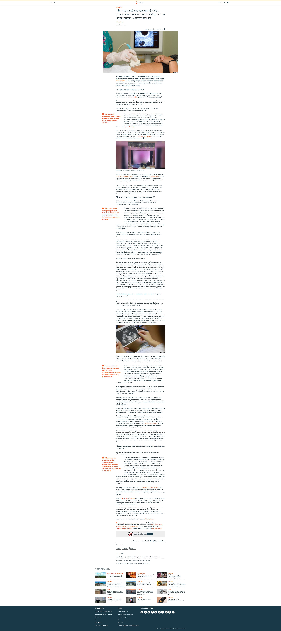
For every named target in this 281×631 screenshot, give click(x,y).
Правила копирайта (123, 617)
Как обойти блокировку (101, 625)
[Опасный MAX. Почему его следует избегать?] (131, 600)
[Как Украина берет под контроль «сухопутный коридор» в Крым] (100, 575)
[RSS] (166, 612)
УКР (219, 2)
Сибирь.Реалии (120, 80)
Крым (169, 589)
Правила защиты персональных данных (128, 625)
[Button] (149, 29)
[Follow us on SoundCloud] (162, 612)
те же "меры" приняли (128, 498)
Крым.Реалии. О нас (123, 611)
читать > (150, 534)
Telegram (118, 528)
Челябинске (141, 136)
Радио (97, 619)
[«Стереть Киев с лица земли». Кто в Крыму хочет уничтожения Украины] (131, 575)
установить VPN (156, 528)
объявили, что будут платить (150, 487)
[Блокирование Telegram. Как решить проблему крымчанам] (100, 600)
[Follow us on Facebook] (141, 612)
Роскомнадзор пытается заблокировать (127, 523)
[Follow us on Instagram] (152, 612)
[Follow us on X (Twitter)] (145, 612)
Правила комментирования (125, 614)
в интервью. (128, 127)
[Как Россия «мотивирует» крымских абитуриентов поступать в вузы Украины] (162, 575)
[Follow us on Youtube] (148, 612)
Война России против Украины (115, 573)
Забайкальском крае (151, 423)
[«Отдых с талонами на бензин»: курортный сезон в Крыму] (131, 583)
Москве (148, 136)
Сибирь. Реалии (120, 22)
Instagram (125, 528)
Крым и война (141, 573)
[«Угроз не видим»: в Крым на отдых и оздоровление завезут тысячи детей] (131, 591)
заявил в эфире (133, 97)
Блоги (108, 589)
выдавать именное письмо (124, 176)
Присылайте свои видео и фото (103, 611)
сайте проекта (155, 176)
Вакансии (120, 622)
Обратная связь (122, 619)
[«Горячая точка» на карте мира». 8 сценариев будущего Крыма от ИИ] (162, 591)
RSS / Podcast (98, 622)
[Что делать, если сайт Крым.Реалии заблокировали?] (162, 600)
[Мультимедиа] (228, 2)
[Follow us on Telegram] (159, 612)
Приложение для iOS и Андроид (103, 614)
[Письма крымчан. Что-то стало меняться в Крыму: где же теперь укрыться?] (100, 591)
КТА (224, 2)
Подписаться (98, 617)
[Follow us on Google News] (155, 612)
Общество (119, 7)
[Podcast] (169, 612)
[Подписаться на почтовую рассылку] (173, 612)
